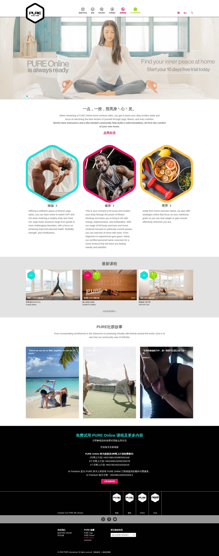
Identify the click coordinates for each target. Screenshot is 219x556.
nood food (87, 540)
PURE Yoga (88, 533)
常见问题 (60, 535)
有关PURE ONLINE (64, 533)
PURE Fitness (89, 535)
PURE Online (89, 538)
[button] (27, 96)
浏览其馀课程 (109, 311)
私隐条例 (96, 552)
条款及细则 (106, 552)
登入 (185, 13)
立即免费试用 (109, 481)
